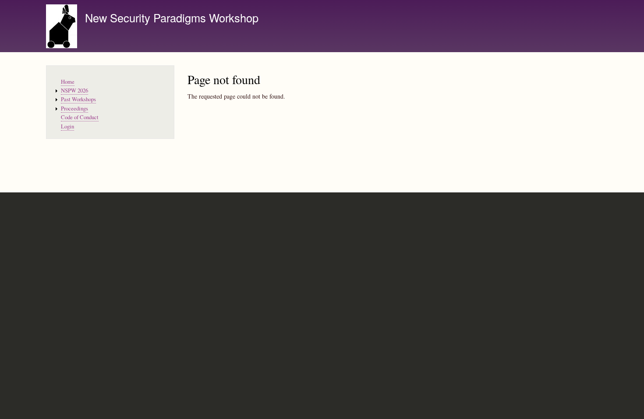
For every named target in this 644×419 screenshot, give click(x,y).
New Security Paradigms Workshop (171, 17)
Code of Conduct (80, 117)
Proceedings (74, 108)
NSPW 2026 (74, 90)
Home (67, 81)
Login (67, 126)
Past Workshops (78, 99)
